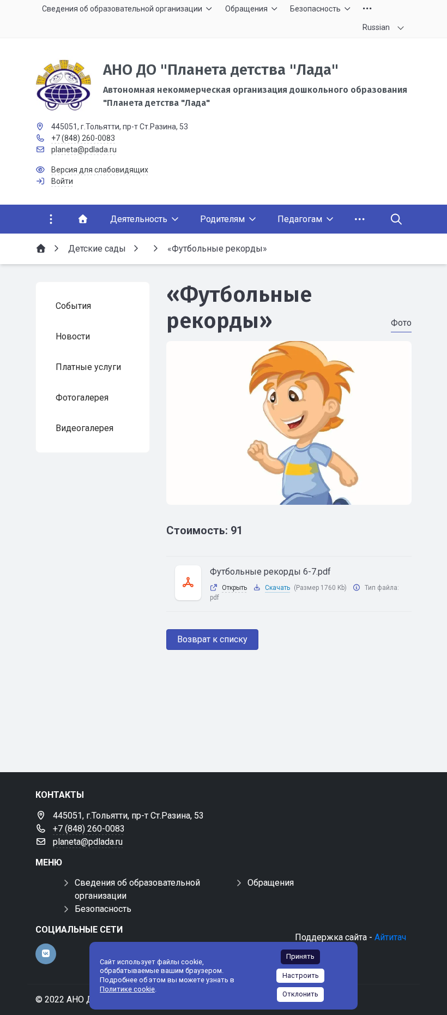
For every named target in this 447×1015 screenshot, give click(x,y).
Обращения (270, 882)
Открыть (234, 588)
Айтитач (390, 937)
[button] (289, 494)
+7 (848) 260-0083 (83, 138)
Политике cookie (127, 989)
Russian (376, 27)
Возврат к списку (212, 639)
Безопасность (103, 909)
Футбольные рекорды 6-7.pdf (270, 571)
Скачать (277, 588)
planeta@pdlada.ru (84, 149)
